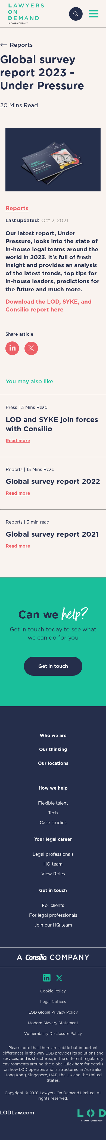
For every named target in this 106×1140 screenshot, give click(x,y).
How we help (53, 788)
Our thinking (53, 749)
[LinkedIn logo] (12, 348)
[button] (92, 13)
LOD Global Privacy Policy (53, 1012)
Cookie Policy (53, 991)
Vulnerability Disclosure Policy (53, 1033)
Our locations (53, 763)
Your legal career (53, 839)
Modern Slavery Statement (53, 1023)
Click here (73, 1064)
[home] (26, 14)
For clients (53, 905)
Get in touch (53, 666)
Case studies (53, 822)
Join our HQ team (53, 925)
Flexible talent (53, 803)
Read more (18, 440)
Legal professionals (53, 854)
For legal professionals (53, 915)
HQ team (53, 864)
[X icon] (31, 348)
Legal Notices (53, 1002)
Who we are (53, 735)
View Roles (53, 873)
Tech (53, 812)
